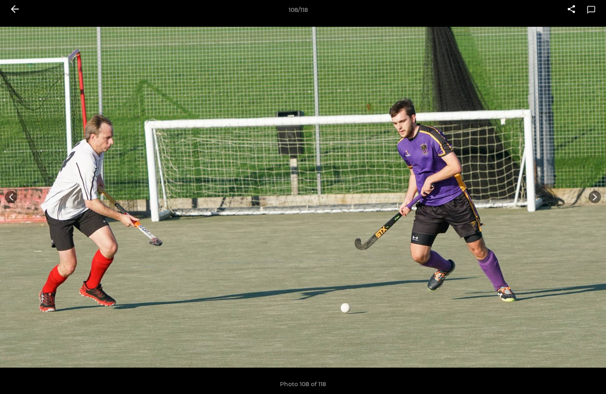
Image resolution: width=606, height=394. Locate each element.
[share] (571, 10)
